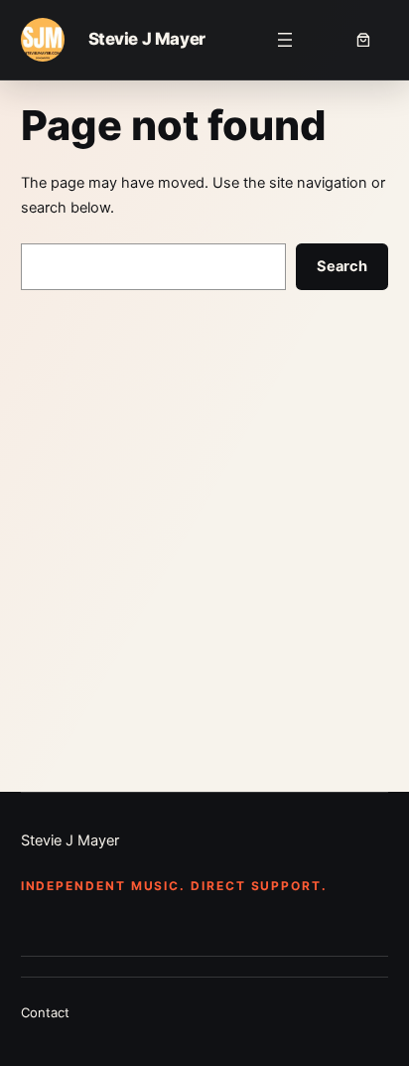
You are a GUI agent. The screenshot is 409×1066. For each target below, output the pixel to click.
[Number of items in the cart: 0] (366, 40)
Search (342, 266)
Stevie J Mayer (146, 39)
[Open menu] (285, 40)
